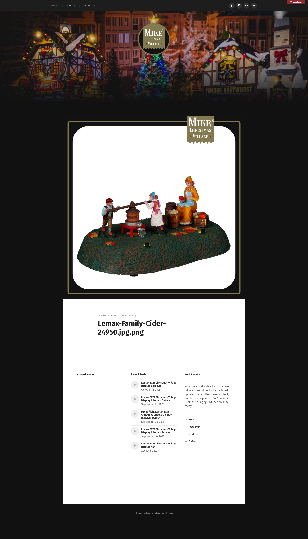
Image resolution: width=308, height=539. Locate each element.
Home (54, 5)
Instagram (194, 426)
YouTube (193, 434)
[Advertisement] (154, 92)
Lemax (88, 5)
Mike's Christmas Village (158, 513)
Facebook (194, 419)
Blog (69, 5)
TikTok (192, 441)
